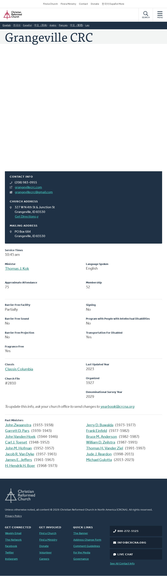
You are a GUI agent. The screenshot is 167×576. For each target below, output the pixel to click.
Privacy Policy (13, 516)
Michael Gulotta (99, 460)
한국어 (17, 25)
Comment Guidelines (86, 546)
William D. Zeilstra (100, 443)
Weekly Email (13, 533)
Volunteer (45, 552)
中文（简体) (40, 25)
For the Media (81, 552)
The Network (13, 539)
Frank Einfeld (96, 431)
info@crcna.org (132, 542)
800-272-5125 (128, 531)
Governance (81, 559)
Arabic (52, 25)
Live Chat (125, 554)
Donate (95, 4)
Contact (83, 4)
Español (27, 25)
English (7, 25)
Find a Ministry (68, 4)
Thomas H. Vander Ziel (104, 448)
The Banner (80, 533)
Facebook (11, 546)
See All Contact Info (122, 563)
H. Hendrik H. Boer (20, 466)
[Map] (83, 112)
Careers (44, 559)
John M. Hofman (18, 448)
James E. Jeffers (18, 460)
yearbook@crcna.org (117, 407)
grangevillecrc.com (28, 187)
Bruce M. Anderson (101, 437)
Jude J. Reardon (99, 454)
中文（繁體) (76, 25)
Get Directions (25, 216)
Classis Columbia (19, 369)
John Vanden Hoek (20, 437)
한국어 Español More (113, 4)
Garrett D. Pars (17, 431)
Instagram (11, 559)
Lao (87, 25)
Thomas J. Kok (17, 269)
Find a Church (50, 4)
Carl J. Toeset (16, 443)
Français (63, 25)
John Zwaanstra (18, 425)
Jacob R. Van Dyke (19, 454)
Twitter (9, 552)
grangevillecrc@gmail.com (34, 192)
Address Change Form (87, 539)
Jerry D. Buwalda (99, 425)
